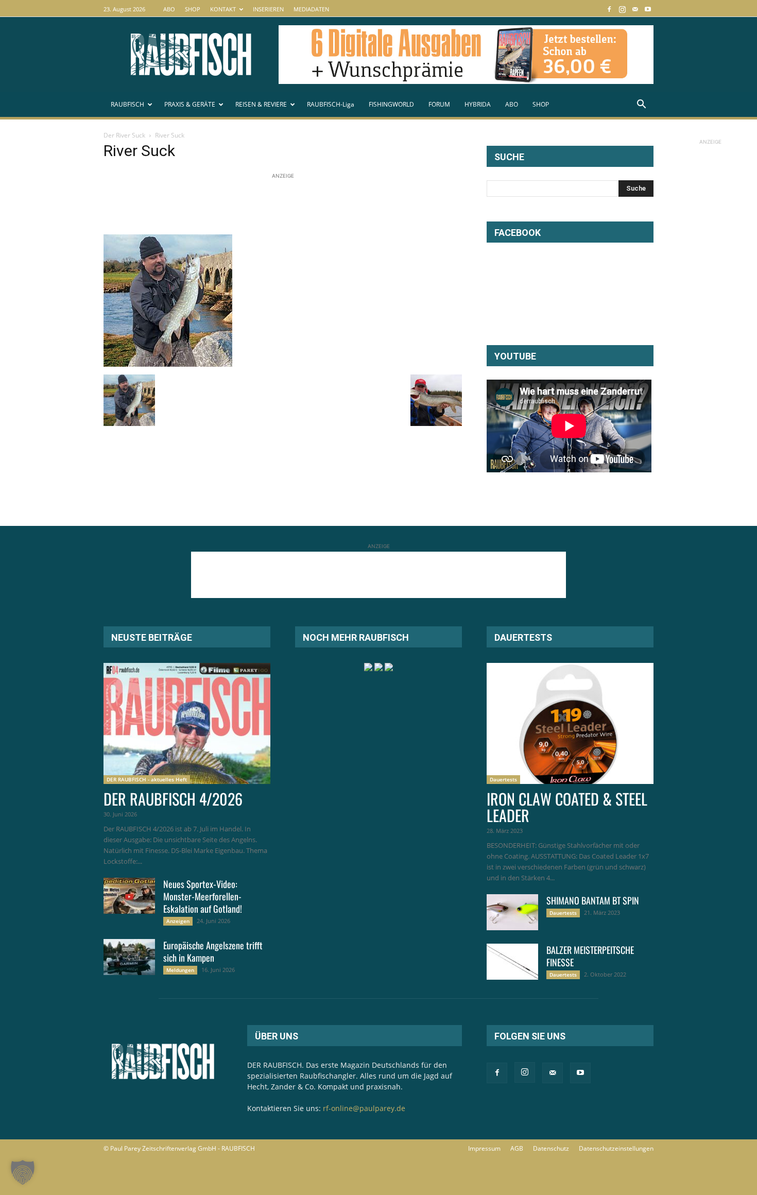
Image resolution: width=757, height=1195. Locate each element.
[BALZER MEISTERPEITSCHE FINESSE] (512, 962)
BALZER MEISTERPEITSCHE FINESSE (590, 956)
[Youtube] (647, 9)
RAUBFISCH (127, 104)
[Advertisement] (291, 204)
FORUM (439, 104)
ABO (169, 9)
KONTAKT (223, 9)
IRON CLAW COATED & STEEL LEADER (567, 807)
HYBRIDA (477, 104)
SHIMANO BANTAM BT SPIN (592, 900)
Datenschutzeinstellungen (616, 1148)
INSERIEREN (268, 9)
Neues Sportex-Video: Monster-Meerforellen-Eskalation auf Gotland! (202, 896)
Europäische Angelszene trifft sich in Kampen (213, 951)
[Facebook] (609, 9)
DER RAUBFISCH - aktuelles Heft (147, 779)
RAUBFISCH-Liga (330, 104)
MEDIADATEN (311, 9)
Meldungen (180, 970)
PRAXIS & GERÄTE (189, 104)
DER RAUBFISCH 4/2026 (173, 798)
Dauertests (503, 779)
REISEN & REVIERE (261, 104)
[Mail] (635, 9)
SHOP (192, 9)
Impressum (484, 1148)
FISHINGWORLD (391, 104)
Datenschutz (551, 1148)
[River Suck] (168, 364)
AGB (516, 1148)
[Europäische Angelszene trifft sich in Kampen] (129, 957)
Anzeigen (178, 921)
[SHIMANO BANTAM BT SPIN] (512, 912)
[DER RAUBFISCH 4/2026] (187, 723)
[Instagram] (622, 9)
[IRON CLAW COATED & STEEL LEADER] (570, 723)
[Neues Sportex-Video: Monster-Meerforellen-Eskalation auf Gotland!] (129, 896)
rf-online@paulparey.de (364, 1108)
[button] (641, 105)
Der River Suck (124, 135)
